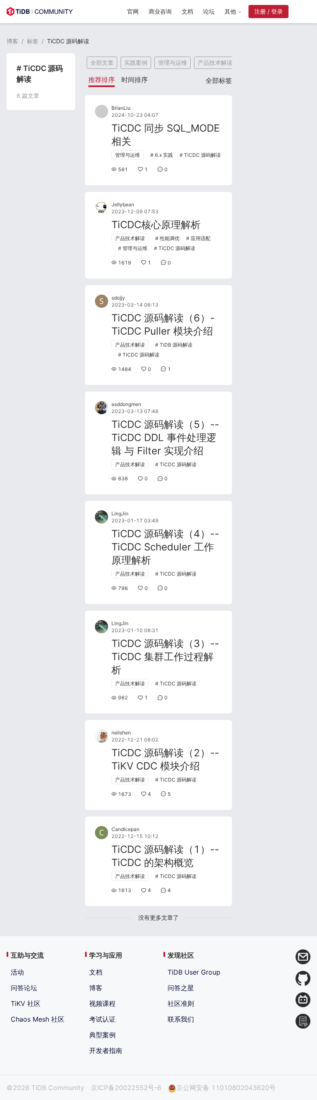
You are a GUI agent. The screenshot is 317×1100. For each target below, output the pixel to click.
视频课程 (102, 1003)
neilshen (121, 732)
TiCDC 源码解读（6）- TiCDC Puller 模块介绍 (163, 324)
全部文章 (102, 62)
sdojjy (118, 298)
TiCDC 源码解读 (202, 155)
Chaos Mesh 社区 (37, 1019)
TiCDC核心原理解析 (156, 225)
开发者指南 (105, 1050)
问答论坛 (24, 988)
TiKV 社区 (25, 1003)
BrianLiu (120, 108)
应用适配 (201, 238)
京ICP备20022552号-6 (126, 1087)
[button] (232, 11)
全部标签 (219, 80)
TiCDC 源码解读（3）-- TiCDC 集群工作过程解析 (165, 656)
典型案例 (102, 1035)
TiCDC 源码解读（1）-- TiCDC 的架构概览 (165, 856)
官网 (133, 11)
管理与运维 (172, 62)
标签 (32, 41)
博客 (12, 41)
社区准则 (181, 1003)
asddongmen (126, 404)
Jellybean (122, 204)
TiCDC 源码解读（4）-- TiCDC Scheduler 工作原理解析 (165, 547)
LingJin (119, 513)
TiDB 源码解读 (176, 345)
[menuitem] (133, 12)
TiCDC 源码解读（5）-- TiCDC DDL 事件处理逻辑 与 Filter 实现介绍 (165, 437)
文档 (187, 11)
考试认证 (102, 1019)
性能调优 (170, 238)
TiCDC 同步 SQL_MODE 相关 (165, 134)
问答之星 (181, 988)
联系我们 (181, 1019)
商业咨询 (160, 11)
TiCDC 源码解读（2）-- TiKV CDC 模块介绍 (165, 759)
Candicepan (125, 829)
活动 (17, 972)
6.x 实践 (164, 155)
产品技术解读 (215, 62)
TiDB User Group (194, 972)
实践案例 (135, 62)
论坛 (209, 11)
